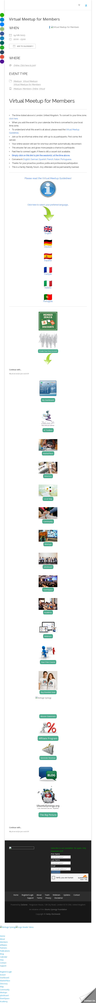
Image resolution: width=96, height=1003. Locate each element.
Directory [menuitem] (4, 983)
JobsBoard (48, 567)
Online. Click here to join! (25, 65)
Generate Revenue (48, 758)
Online (35, 89)
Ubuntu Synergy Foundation (55, 909)
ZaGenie (24, 904)
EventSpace (48, 589)
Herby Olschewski (53, 914)
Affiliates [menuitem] (3, 945)
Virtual (42, 89)
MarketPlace (48, 453)
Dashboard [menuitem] (4, 977)
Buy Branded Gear (48, 692)
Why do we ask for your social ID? (19, 374)
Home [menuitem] (2, 936)
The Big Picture (48, 814)
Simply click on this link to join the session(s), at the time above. (41, 155)
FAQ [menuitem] (2, 960)
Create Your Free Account (48, 351)
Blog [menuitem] (2, 954)
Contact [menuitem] (3, 963)
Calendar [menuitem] (3, 957)
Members (26, 89)
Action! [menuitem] (3, 975)
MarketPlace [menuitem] (5, 980)
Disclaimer (58, 898)
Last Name (55, 860)
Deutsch (48, 247)
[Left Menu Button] (2, 924)
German (34, 159)
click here (13, 118)
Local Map (48, 499)
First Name (55, 854)
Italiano (48, 288)
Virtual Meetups (30, 81)
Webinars (48, 636)
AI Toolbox (48, 430)
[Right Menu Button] (2, 930)
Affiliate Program (48, 738)
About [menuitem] (2, 939)
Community (48, 521)
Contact (77, 895)
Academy (48, 612)
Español (48, 260)
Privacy (48, 898)
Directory (48, 476)
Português (48, 301)
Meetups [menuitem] (3, 992)
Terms (39, 898)
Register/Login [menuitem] (6, 972)
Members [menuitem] (4, 942)
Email (53, 866)
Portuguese (65, 159)
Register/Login (27, 895)
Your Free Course (48, 662)
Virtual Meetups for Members (27, 84)
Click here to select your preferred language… (48, 205)
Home (15, 895)
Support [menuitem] (3, 966)
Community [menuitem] (4, 989)
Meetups (18, 81)
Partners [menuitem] (3, 948)
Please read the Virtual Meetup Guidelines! (48, 178)
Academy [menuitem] (4, 1001)
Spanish (42, 159)
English (26, 159)
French (50, 159)
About (39, 895)
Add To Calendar (24, 46)
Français (48, 274)
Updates (67, 895)
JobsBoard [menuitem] (4, 995)
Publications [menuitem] (5, 951)
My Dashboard (48, 400)
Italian (57, 159)
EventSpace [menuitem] (4, 998)
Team (47, 895)
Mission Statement (48, 716)
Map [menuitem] (2, 986)
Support (30, 898)
